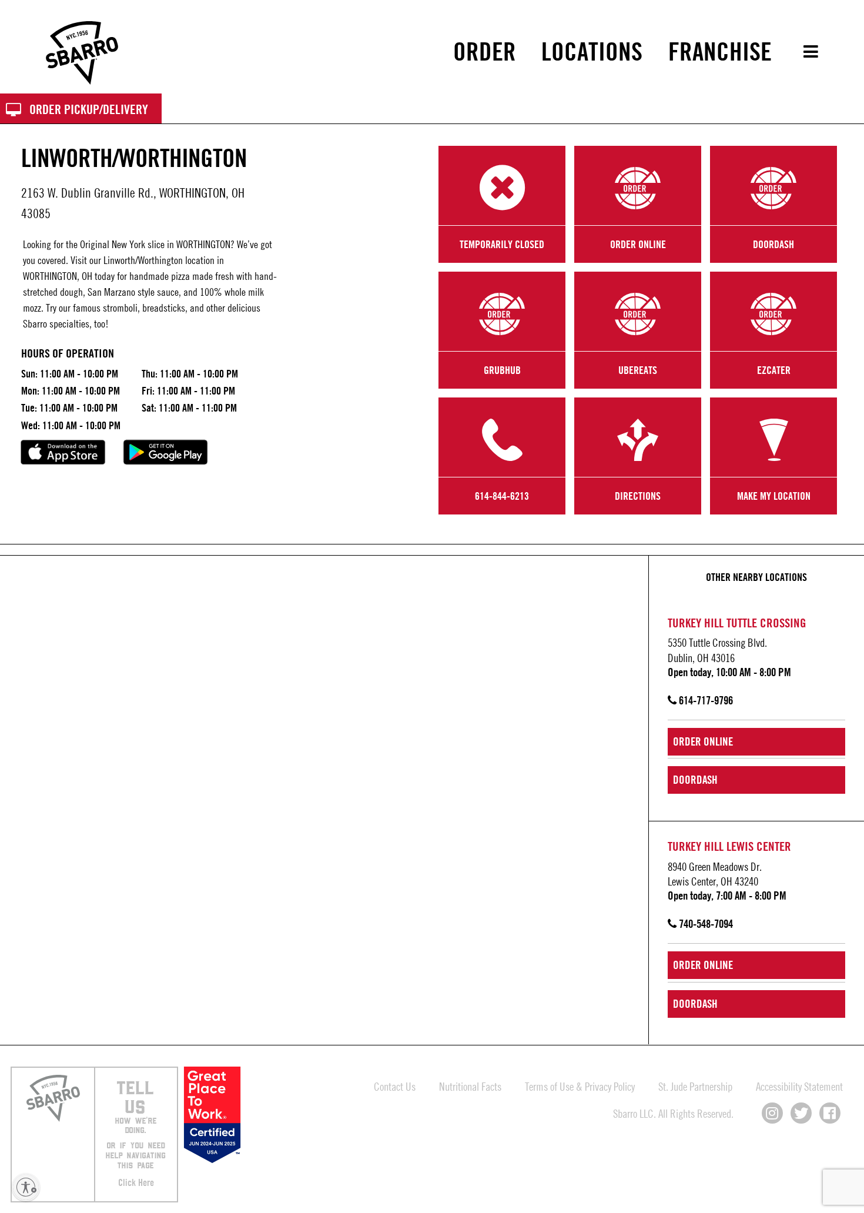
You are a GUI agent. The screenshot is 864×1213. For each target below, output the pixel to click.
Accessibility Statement (799, 1086)
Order (484, 51)
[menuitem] (485, 51)
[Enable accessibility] (26, 1187)
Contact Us (395, 1086)
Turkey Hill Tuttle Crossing (737, 623)
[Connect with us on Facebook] (829, 1113)
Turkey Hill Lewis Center (729, 846)
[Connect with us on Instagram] (772, 1113)
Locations (591, 51)
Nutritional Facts (470, 1086)
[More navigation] (802, 51)
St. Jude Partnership (695, 1086)
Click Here (136, 1182)
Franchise (720, 51)
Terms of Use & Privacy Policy (580, 1086)
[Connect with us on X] (801, 1113)
